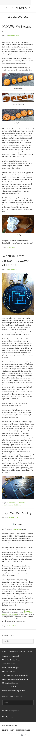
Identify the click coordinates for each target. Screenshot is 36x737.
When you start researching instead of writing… (16, 260)
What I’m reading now (9, 717)
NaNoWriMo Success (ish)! (16, 28)
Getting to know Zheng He (10, 668)
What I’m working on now (10, 711)
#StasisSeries (17, 505)
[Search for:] (18, 641)
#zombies (17, 626)
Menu (34, 2)
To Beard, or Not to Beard (10, 656)
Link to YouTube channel (20, 730)
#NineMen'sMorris (7, 505)
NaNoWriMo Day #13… (17, 513)
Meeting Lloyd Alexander (10, 683)
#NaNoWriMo (10, 248)
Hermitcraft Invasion (9, 671)
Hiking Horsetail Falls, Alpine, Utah (13, 691)
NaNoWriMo (17, 529)
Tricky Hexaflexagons (9, 664)
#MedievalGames (11, 503)
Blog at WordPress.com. (10, 725)
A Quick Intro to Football (10, 687)
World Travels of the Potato (11, 660)
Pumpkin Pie (15, 235)
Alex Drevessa (18, 7)
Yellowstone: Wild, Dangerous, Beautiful (15, 675)
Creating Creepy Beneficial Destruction (15, 679)
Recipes (5, 730)
